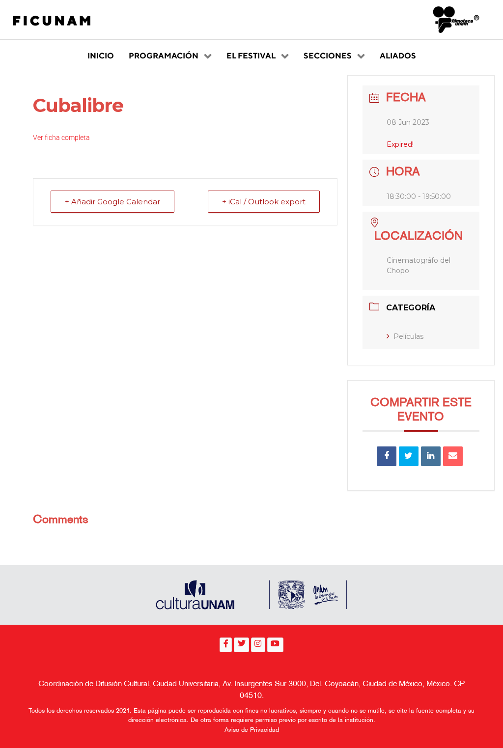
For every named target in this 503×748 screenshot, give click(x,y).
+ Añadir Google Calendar (112, 201)
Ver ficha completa (61, 137)
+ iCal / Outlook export (264, 201)
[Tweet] (409, 456)
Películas (408, 336)
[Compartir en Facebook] (386, 456)
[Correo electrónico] (453, 456)
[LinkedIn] (431, 456)
